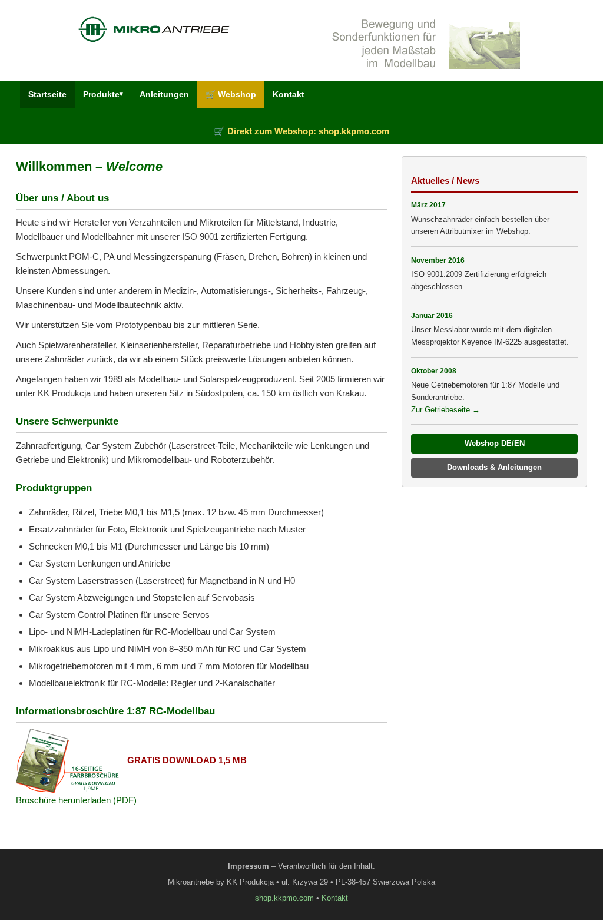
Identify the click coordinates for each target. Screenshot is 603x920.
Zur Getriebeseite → (445, 409)
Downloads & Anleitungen (494, 467)
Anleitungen (164, 94)
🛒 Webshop (231, 94)
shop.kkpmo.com (284, 897)
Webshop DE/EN (495, 443)
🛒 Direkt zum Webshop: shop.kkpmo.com (301, 131)
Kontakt (288, 94)
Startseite (47, 94)
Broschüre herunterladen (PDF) (76, 800)
